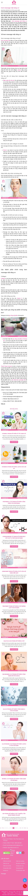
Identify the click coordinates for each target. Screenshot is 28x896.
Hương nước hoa (20, 865)
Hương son (5, 870)
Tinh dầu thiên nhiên (20, 870)
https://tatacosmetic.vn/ (13, 847)
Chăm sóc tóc (6, 863)
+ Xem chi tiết (14, 441)
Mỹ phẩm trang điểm (20, 863)
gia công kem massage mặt (18, 379)
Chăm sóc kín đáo (7, 865)
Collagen (3, 278)
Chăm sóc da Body (20, 861)
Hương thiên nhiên (7, 868)
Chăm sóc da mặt (7, 861)
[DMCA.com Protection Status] (6, 852)
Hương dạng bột (19, 868)
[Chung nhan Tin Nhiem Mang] (13, 852)
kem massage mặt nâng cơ (19, 21)
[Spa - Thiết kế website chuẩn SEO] (14, 2)
